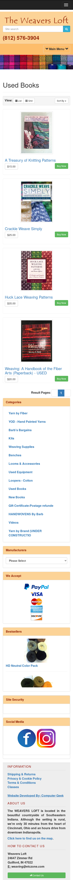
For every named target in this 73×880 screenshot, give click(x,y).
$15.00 (11, 166)
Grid (30, 100)
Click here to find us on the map (30, 838)
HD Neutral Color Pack (22, 661)
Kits (11, 438)
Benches (15, 455)
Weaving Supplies (21, 447)
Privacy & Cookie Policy (24, 778)
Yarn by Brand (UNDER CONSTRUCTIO (25, 533)
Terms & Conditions (21, 782)
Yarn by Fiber (18, 413)
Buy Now (61, 165)
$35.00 (11, 303)
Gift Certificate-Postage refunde (31, 505)
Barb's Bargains (20, 430)
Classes (13, 787)
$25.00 (11, 235)
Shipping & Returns (21, 774)
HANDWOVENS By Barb (26, 514)
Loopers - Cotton (21, 480)
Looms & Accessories (24, 463)
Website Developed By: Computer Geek (35, 795)
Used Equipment (20, 472)
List (19, 100)
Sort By (61, 100)
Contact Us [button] (38, 875)
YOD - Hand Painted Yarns (27, 421)
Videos (14, 522)
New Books (17, 497)
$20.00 (11, 379)
